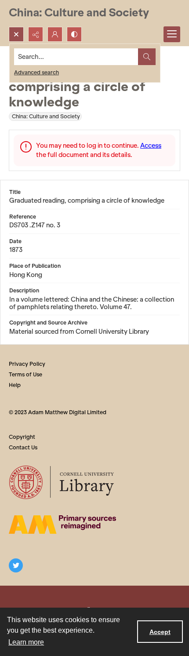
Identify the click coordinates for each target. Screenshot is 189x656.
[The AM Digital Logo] (62, 524)
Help (15, 385)
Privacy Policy (27, 364)
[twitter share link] (16, 565)
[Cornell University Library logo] (62, 482)
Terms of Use (25, 374)
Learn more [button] (26, 642)
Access (150, 145)
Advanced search (36, 72)
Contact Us (23, 447)
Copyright (22, 437)
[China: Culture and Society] (79, 13)
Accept (160, 631)
